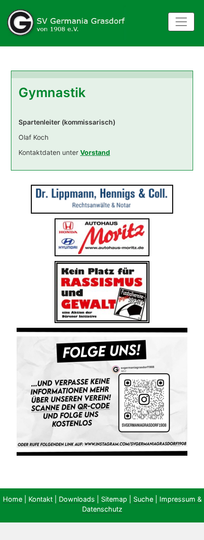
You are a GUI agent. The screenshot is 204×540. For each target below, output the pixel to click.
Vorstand (95, 152)
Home (12, 499)
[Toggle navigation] (181, 21)
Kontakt (40, 499)
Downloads (77, 499)
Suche (143, 499)
